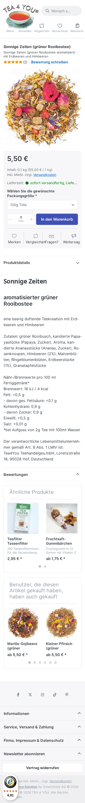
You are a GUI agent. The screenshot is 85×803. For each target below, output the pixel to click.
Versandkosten (44, 175)
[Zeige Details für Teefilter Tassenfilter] (23, 518)
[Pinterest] (67, 694)
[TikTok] (55, 694)
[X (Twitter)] (30, 694)
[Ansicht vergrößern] (42, 107)
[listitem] (42, 107)
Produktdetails (17, 262)
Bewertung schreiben (49, 62)
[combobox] (61, 11)
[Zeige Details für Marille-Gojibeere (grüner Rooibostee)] (23, 623)
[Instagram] (42, 694)
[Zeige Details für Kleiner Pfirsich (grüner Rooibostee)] (61, 623)
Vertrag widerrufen (42, 768)
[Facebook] (18, 694)
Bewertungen (16, 474)
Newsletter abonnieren (24, 753)
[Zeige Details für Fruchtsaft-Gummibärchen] (61, 518)
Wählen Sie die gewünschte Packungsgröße (31, 193)
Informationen (16, 713)
